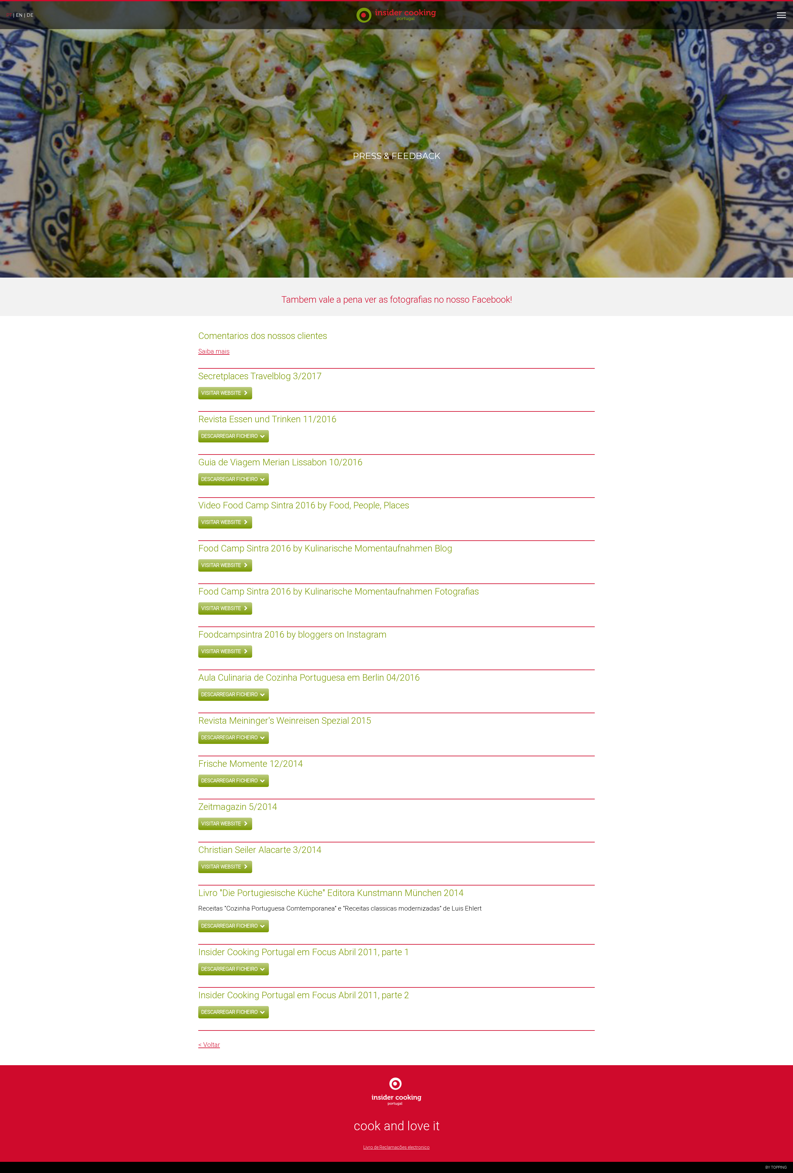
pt (9, 15)
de (30, 15)
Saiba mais (214, 351)
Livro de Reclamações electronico (396, 1147)
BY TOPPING (776, 1167)
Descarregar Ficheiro (230, 436)
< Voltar (209, 1044)
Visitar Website (221, 393)
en (19, 15)
